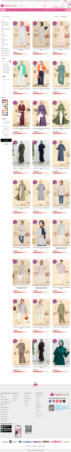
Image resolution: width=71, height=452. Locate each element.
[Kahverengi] (7, 115)
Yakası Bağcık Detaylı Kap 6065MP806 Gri (41, 207)
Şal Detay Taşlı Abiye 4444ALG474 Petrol (61, 366)
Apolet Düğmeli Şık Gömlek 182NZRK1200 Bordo (61, 208)
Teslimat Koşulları (4, 407)
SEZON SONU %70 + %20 (8, 10)
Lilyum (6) (6, 133)
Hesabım (26, 395)
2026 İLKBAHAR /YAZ (5, 26)
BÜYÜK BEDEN (35, 10)
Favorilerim (26, 400)
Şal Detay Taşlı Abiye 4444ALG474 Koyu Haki (21, 169)
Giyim (37, 398)
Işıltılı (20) (6, 137)
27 (4, 81)
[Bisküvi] (3, 107)
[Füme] (7, 109)
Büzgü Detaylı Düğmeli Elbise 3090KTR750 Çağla (61, 129)
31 (4, 91)
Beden (3, 76)
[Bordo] (5, 107)
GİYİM (14, 9)
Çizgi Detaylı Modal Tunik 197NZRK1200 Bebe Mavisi (21, 49)
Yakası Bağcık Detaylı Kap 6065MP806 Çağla (21, 208)
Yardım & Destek (4, 420)
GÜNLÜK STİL (29, 10)
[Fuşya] (3, 111)
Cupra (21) (6, 135)
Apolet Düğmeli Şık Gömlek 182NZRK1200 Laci (41, 248)
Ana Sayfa (15, 395)
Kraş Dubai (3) (7, 121)
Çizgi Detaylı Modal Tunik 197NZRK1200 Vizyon (61, 49)
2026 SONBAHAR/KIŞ (5, 21)
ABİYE (19, 9)
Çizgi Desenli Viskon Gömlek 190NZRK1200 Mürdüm (61, 288)
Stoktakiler (56, 16)
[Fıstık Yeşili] (5, 109)
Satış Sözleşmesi (4, 413)
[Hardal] (3, 115)
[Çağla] (7, 107)
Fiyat (3, 58)
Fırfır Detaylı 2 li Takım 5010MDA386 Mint (61, 88)
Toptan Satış (3, 397)
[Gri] (7, 111)
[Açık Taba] (7, 100)
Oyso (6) (5, 128)
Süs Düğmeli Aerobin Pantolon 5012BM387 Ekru (21, 89)
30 (4, 89)
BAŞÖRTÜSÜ (46, 9)
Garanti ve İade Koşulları (6, 401)
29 (4, 86)
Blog (37, 413)
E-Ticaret (31, 450)
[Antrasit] (3, 102)
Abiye (37, 402)
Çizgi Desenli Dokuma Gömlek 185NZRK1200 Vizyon (21, 288)
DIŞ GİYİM (24, 10)
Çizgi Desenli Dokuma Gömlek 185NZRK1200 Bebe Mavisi (61, 248)
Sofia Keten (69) (5, 131)
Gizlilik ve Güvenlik (4, 409)
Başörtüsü (38, 406)
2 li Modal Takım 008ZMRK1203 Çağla (61, 327)
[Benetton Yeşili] (7, 105)
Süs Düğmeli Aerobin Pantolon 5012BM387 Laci (41, 89)
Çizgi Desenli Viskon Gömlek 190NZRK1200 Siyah (21, 327)
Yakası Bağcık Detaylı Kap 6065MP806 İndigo (61, 169)
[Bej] (5, 105)
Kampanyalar (38, 415)
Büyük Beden (39, 404)
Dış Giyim (38, 400)
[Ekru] (3, 109)
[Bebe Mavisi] (3, 105)
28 (4, 84)
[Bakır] (7, 102)
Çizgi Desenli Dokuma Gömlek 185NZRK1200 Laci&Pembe (41, 288)
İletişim (14, 400)
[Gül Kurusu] (3, 113)
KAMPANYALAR (5, 55)
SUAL (2, 46)
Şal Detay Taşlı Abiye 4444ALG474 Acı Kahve (41, 367)
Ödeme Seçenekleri (5, 399)
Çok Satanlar (38, 411)
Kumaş (4, 118)
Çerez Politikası (4, 416)
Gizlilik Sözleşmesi (4, 418)
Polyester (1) (6, 126)
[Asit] (5, 102)
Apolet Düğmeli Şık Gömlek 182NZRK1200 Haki (21, 248)
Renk (3, 97)
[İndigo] (5, 115)
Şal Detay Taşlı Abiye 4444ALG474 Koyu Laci (41, 169)
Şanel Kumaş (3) (5, 124)
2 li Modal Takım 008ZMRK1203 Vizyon (21, 366)
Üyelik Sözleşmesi (4, 411)
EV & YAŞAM (61, 10)
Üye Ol (25, 402)
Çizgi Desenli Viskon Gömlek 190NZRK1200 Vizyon (41, 327)
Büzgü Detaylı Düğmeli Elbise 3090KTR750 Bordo (21, 129)
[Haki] (7, 113)
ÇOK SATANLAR (5, 53)
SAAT (40, 9)
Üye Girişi (26, 404)
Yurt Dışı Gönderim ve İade (5, 404)
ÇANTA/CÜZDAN (55, 9)
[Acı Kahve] (5, 100)
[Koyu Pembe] (3, 100)
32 (4, 94)
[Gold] (5, 111)
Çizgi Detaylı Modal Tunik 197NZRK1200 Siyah (41, 49)
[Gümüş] (5, 113)
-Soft (28, 450)
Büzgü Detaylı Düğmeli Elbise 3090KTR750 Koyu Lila (41, 129)
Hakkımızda (15, 398)
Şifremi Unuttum (27, 398)
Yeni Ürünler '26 (39, 395)
